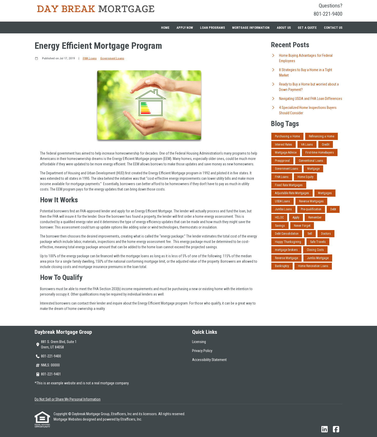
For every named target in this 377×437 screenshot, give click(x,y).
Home (165, 28)
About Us (284, 28)
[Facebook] (336, 429)
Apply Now (184, 28)
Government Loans (112, 58)
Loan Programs (212, 28)
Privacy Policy (202, 351)
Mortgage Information (251, 28)
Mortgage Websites (68, 419)
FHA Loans (90, 58)
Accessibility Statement (209, 360)
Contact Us (333, 28)
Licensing (199, 342)
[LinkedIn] (324, 429)
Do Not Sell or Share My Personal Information (68, 399)
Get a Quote (307, 28)
